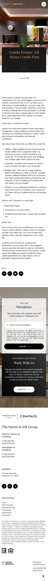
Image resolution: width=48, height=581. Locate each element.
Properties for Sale (8, 508)
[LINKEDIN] (15, 486)
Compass (14, 523)
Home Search (7, 513)
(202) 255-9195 (9, 441)
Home (4, 502)
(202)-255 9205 (9, 454)
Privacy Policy (24, 340)
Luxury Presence (39, 564)
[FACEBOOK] (4, 486)
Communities (6, 510)
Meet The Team (7, 505)
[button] (24, 389)
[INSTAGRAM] (9, 486)
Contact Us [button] (6, 515)
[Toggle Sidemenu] (43, 4)
